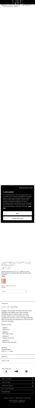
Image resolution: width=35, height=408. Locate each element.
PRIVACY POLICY (9, 398)
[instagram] (26, 372)
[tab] (17, 379)
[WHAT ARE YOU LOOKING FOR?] (30, 2)
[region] (17, 204)
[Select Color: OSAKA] (3, 281)
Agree (17, 213)
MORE (3, 276)
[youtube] (16, 371)
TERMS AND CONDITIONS (23, 398)
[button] (17, 5)
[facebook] (6, 372)
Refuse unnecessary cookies (26, 187)
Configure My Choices (17, 218)
